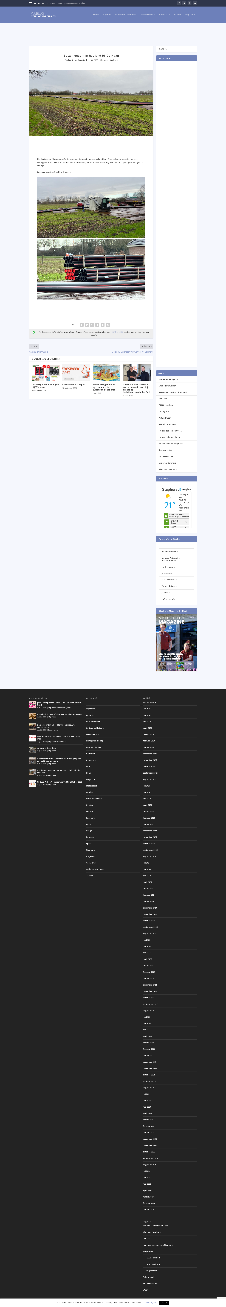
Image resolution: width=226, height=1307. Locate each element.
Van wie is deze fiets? (46, 748)
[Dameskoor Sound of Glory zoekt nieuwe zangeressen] (32, 726)
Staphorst (114, 60)
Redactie (81, 60)
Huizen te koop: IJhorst (169, 437)
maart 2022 (148, 1042)
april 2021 (147, 1113)
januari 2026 (148, 747)
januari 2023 (148, 978)
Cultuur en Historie (95, 728)
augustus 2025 (149, 779)
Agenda (107, 15)
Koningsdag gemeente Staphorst (158, 1245)
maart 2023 (148, 965)
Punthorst (90, 818)
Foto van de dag (93, 747)
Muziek (89, 792)
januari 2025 (148, 824)
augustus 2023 (149, 933)
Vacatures (90, 863)
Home (96, 15)
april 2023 (147, 959)
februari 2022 (149, 1049)
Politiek (89, 811)
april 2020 (147, 1190)
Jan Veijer (166, 592)
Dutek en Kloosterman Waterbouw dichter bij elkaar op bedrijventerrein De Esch (136, 388)
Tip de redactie (166, 456)
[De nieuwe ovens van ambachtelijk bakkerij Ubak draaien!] (32, 772)
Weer (145, 1290)
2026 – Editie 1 (153, 1257)
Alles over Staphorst (125, 15)
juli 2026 (146, 708)
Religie (89, 830)
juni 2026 (147, 715)
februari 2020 (149, 1203)
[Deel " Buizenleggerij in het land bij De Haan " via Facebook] (81, 324)
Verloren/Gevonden (167, 463)
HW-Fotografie (168, 599)
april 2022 (147, 1036)
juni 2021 (147, 1100)
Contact (163, 15)
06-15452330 (117, 332)
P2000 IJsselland (166, 405)
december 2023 (150, 908)
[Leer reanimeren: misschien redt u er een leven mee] (32, 738)
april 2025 (147, 805)
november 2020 (150, 1145)
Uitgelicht (90, 856)
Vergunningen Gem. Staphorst (173, 392)
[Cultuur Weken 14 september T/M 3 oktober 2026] (32, 783)
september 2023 (150, 927)
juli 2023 (146, 940)
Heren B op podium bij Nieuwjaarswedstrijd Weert (67, 3)
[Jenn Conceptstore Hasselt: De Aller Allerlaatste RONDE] (32, 704)
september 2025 (150, 773)
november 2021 (150, 1068)
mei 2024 (147, 875)
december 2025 (150, 753)
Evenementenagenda (168, 379)
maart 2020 (148, 1197)
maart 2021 (148, 1119)
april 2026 (147, 728)
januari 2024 (148, 901)
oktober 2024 (149, 843)
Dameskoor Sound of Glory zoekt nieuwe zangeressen (56, 726)
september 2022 (150, 1004)
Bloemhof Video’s (170, 551)
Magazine (90, 779)
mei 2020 (147, 1184)
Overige (89, 805)
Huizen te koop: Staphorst (171, 443)
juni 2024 (147, 869)
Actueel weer (165, 418)
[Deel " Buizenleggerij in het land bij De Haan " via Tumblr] (97, 324)
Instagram (164, 411)
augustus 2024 (149, 856)
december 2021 (150, 1062)
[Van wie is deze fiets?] (32, 750)
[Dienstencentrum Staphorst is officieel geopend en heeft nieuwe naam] (32, 760)
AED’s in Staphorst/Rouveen (155, 1225)
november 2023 (150, 914)
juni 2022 (147, 1023)
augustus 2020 (149, 1164)
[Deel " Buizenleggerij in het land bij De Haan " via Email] (107, 324)
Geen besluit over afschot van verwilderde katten (59, 714)
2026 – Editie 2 (153, 1264)
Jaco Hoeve (167, 573)
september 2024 (150, 850)
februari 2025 (149, 818)
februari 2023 (149, 972)
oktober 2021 (149, 1075)
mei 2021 (147, 1107)
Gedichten (90, 753)
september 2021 (150, 1081)
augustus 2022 (149, 1010)
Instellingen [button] (151, 1302)
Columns (90, 715)
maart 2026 (148, 734)
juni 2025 (147, 792)
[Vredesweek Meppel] (76, 372)
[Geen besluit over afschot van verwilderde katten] (32, 716)
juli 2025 (146, 786)
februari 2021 (149, 1126)
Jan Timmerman (169, 579)
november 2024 (150, 837)
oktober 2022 (149, 997)
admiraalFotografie (171, 558)
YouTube (163, 398)
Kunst (89, 773)
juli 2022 (146, 1017)
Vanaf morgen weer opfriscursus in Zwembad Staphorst (104, 387)
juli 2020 (146, 1171)
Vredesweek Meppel (73, 384)
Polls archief (148, 1277)
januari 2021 (148, 1132)
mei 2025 (147, 798)
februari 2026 (149, 741)
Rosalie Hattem (169, 560)
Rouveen (90, 837)
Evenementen (61, 708)
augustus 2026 (149, 702)
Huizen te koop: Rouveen (170, 431)
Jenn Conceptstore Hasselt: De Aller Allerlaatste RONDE (59, 703)
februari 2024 (149, 895)
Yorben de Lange (169, 586)
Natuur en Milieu (94, 798)
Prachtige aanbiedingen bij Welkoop (45, 386)
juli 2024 (146, 863)
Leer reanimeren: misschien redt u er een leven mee (58, 737)
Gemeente (91, 760)
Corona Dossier (93, 721)
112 (87, 702)
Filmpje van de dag (94, 741)
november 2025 (150, 760)
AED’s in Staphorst (167, 424)
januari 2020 (148, 1209)
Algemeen (104, 60)
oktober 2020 (149, 1152)
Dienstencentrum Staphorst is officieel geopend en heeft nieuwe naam (59, 759)
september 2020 (150, 1158)
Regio (69, 708)
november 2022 (150, 991)
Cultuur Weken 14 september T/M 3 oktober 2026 (59, 782)
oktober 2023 (149, 920)
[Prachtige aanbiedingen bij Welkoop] (46, 372)
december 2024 (150, 830)
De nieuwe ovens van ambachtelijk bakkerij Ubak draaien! (59, 771)
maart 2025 (148, 811)
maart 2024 (148, 888)
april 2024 (147, 882)
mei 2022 (147, 1029)
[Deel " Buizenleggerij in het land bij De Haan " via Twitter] (86, 324)
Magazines (148, 1251)
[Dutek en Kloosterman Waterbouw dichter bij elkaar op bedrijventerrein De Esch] (137, 372)
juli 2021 (146, 1094)
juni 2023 (147, 946)
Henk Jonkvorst (169, 567)
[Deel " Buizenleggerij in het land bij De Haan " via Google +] (92, 324)
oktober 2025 (149, 766)
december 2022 (150, 985)
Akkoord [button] (164, 1303)
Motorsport (91, 786)
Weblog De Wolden (167, 386)
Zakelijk (89, 875)
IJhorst (89, 766)
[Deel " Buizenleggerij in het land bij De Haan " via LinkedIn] (102, 324)
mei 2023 (147, 952)
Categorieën (146, 15)
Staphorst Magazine (184, 15)
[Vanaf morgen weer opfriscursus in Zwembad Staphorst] (106, 372)
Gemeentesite (165, 450)
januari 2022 (148, 1055)
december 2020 (150, 1139)
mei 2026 (147, 721)
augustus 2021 (149, 1087)
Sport (88, 843)
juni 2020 (147, 1177)
